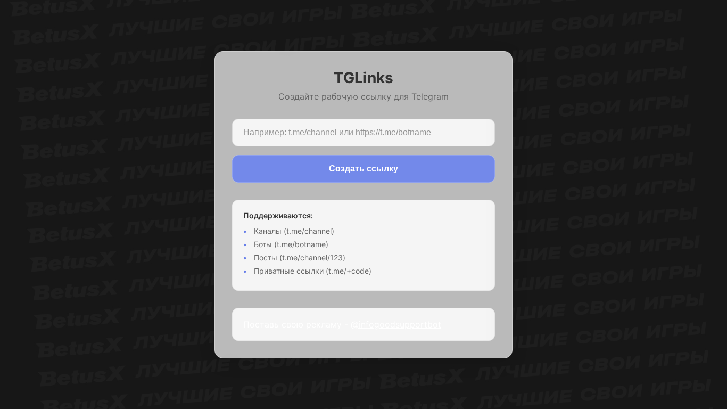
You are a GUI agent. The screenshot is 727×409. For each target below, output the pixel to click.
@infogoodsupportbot (396, 324)
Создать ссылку (363, 168)
